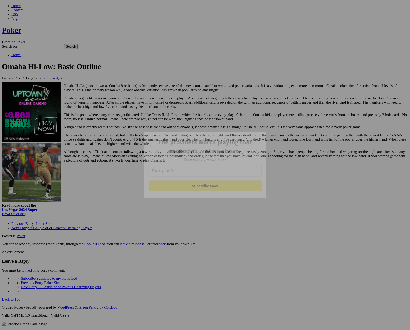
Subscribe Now (205, 186)
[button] (205, 146)
